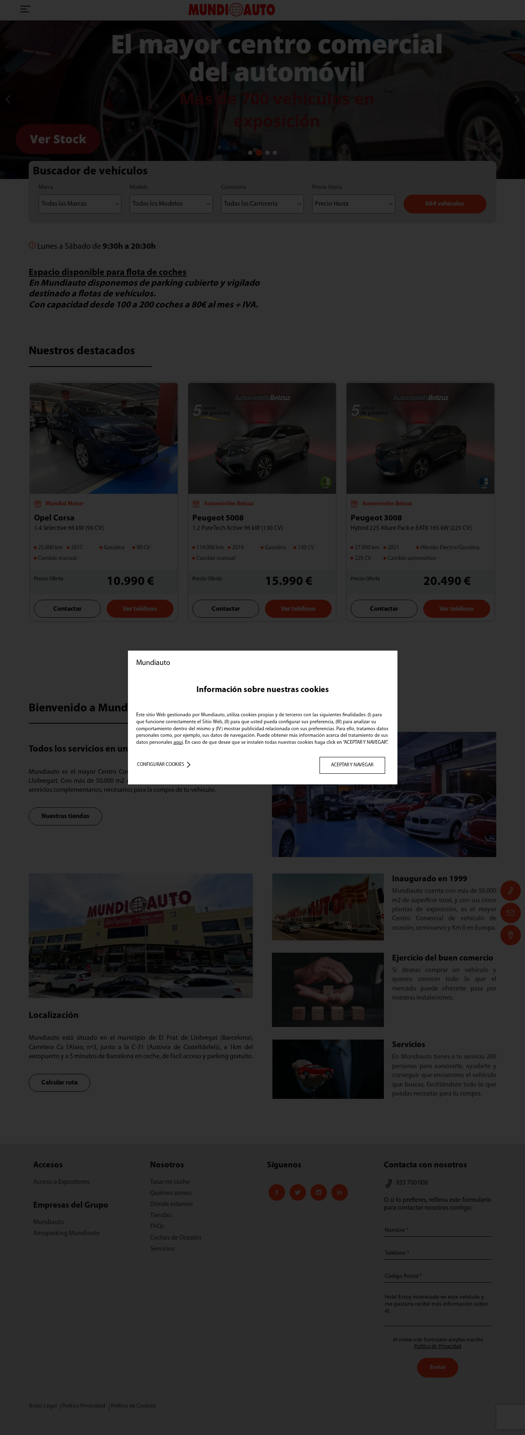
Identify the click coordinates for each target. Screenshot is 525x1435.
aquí (178, 742)
